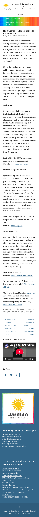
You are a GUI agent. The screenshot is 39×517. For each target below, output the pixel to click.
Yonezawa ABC (7, 495)
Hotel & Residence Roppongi (12, 475)
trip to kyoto (29, 312)
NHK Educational (8, 483)
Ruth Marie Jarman (20, 36)
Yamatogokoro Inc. (8, 485)
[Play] (6, 359)
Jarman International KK (23, 5)
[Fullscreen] (33, 359)
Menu (20, 15)
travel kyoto (20, 312)
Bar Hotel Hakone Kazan (10, 468)
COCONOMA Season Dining (11, 471)
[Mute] (30, 359)
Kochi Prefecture (8, 480)
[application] (19, 352)
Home (9, 19)
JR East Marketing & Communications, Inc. (16, 478)
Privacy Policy (25, 513)
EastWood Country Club (10, 473)
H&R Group (18, 19)
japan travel (11, 312)
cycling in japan (20, 309)
